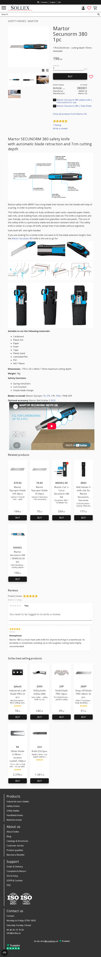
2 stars (13, 605)
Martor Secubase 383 (22, 238)
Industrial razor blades (18, 801)
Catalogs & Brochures (17, 841)
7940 (58, 395)
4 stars (17, 605)
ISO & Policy (12, 875)
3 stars (15, 605)
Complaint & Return (16, 871)
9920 (53, 400)
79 (44, 395)
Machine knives (14, 819)
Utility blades (13, 810)
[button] (3, 8)
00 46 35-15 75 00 (15, 929)
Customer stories (15, 845)
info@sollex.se (14, 933)
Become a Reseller (16, 854)
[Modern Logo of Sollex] (20, 9)
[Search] (98, 14)
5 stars (20, 605)
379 (48, 395)
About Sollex (13, 831)
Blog (9, 836)
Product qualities (15, 850)
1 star (10, 605)
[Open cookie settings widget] (4, 952)
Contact (10, 915)
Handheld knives (15, 815)
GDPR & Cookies (15, 880)
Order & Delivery (15, 866)
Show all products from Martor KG (70, 113)
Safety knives (13, 806)
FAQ (9, 885)
